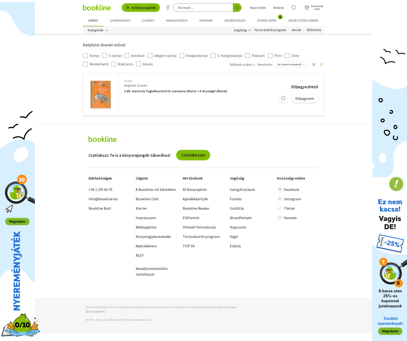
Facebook (291, 189)
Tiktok (289, 208)
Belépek (278, 7)
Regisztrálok (258, 7)
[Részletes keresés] (168, 7)
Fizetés (236, 199)
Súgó (234, 236)
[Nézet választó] (314, 64)
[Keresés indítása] (237, 7)
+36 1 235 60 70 (100, 189)
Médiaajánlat (146, 227)
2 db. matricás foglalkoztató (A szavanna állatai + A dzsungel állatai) (175, 91)
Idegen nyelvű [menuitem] (235, 20)
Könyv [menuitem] (93, 20)
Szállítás (237, 208)
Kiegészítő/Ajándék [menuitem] (303, 20)
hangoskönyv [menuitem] (176, 20)
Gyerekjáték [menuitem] (269, 19)
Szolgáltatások (242, 189)
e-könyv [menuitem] (148, 20)
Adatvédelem (146, 246)
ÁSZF (140, 255)
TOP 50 (189, 246)
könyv (128, 81)
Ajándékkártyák (195, 199)
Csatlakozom (193, 155)
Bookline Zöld (147, 199)
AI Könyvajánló (143, 7)
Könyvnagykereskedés (153, 236)
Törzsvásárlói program (270, 30)
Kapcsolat (238, 227)
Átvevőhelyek (241, 217)
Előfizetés (314, 30)
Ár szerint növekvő (289, 64)
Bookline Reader (196, 208)
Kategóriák (95, 30)
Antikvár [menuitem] (206, 20)
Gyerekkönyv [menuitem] (120, 20)
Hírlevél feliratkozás (199, 227)
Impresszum (146, 217)
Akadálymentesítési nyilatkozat (152, 271)
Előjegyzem (304, 98)
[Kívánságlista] (293, 7)
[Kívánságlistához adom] (283, 98)
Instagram (292, 199)
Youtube (290, 217)
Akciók (296, 30)
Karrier (141, 208)
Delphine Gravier (135, 85)
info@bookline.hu (103, 199)
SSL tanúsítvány (95, 311)
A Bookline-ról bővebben (156, 189)
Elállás (235, 246)
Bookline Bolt (100, 208)
